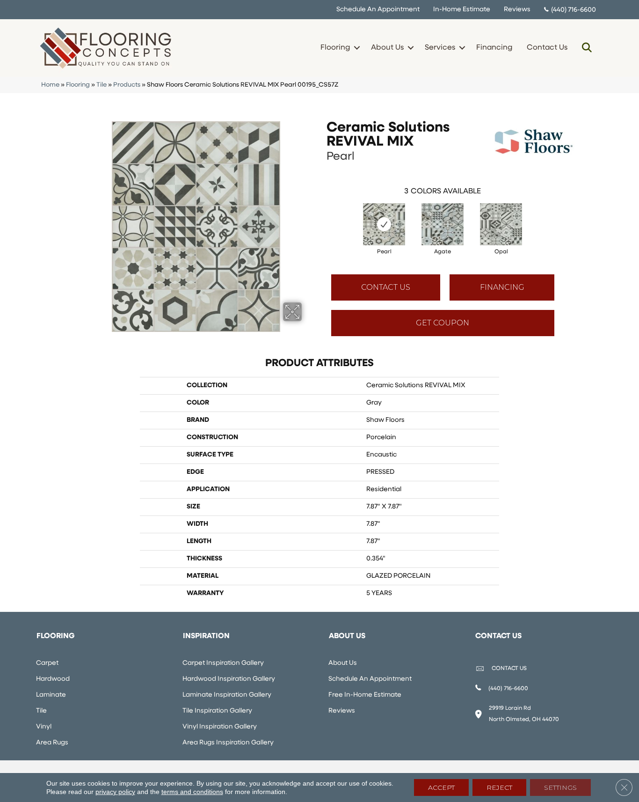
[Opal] (501, 224)
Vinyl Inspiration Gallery (219, 726)
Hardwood (53, 679)
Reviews (517, 9)
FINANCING (502, 287)
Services (440, 48)
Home (50, 85)
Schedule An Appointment (378, 9)
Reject (499, 787)
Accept (441, 787)
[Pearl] (384, 224)
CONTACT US (509, 668)
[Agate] (442, 224)
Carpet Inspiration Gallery (223, 663)
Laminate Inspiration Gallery (226, 695)
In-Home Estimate (461, 9)
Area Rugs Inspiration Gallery (228, 742)
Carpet (47, 663)
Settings (560, 787)
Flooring (335, 48)
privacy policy (115, 791)
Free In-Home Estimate (364, 695)
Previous (322, 215)
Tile (101, 85)
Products (126, 85)
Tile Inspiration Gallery (217, 710)
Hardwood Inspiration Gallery (228, 679)
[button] (356, 48)
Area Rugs (52, 742)
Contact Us (547, 48)
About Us (387, 48)
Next (564, 215)
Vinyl (43, 726)
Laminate (51, 695)
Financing (494, 48)
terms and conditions (192, 791)
